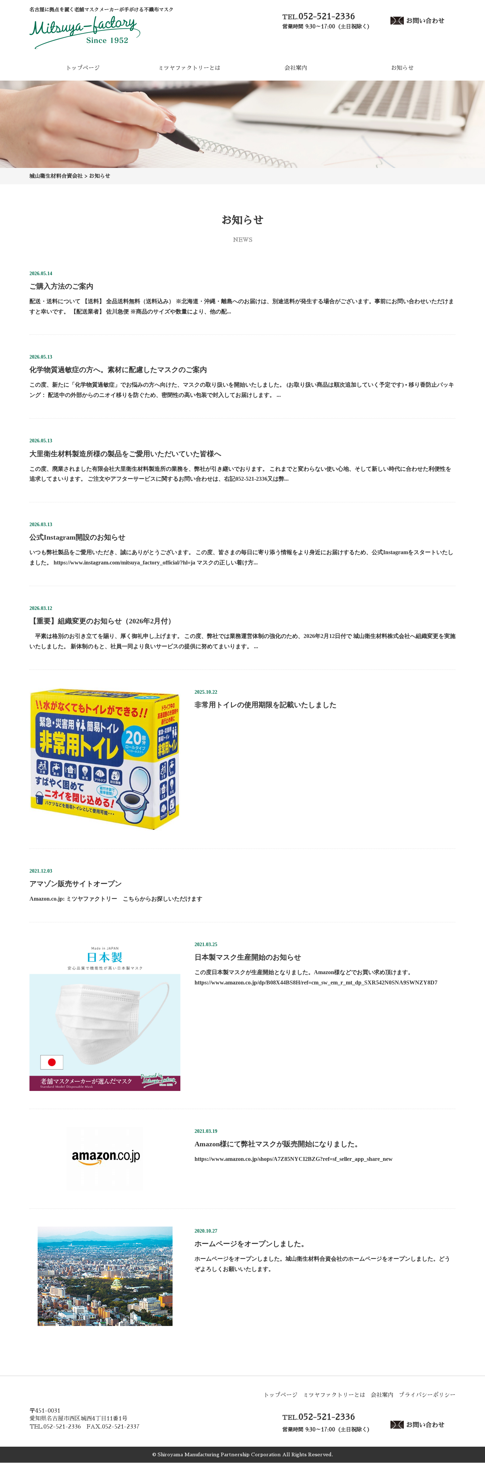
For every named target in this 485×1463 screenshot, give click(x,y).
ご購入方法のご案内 (61, 286)
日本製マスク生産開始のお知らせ (248, 957)
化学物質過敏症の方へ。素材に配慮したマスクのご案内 (118, 370)
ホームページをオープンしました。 (251, 1244)
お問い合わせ (425, 20)
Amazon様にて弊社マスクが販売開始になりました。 (278, 1144)
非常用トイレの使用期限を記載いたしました (266, 705)
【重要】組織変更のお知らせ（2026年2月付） (102, 621)
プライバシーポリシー (427, 1395)
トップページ (83, 68)
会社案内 (295, 68)
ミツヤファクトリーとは (189, 68)
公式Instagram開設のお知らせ (77, 537)
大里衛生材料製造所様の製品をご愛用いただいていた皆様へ (125, 453)
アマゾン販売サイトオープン (75, 884)
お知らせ (402, 68)
